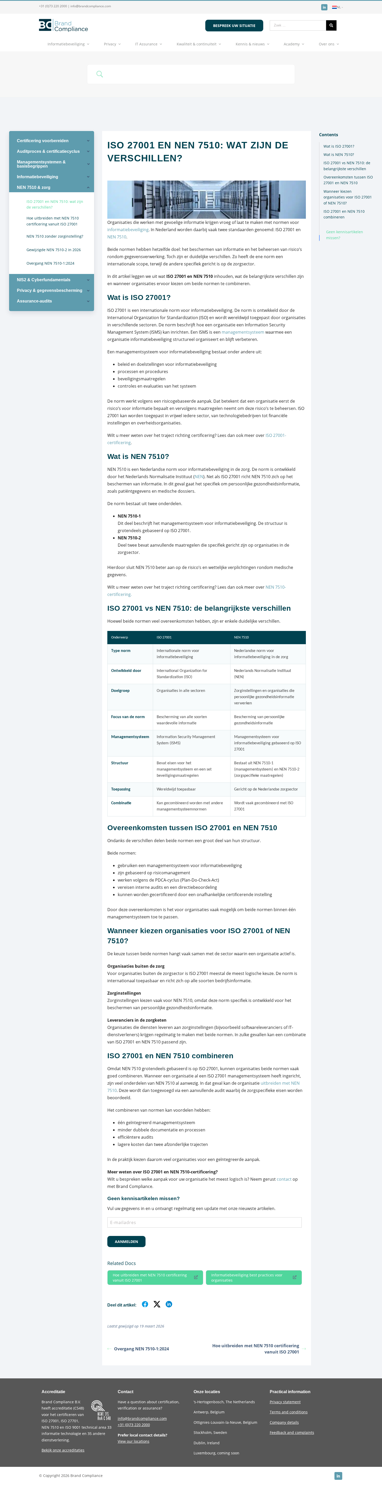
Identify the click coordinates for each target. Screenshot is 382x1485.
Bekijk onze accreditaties (63, 1450)
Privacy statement (285, 1401)
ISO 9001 (73, 1427)
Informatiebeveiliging (66, 44)
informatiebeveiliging (128, 229)
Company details (284, 1422)
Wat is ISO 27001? (339, 146)
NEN (199, 476)
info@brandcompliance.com (90, 6)
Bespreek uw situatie (234, 25)
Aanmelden (126, 1241)
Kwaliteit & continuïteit (196, 44)
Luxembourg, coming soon (216, 1452)
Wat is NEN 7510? (339, 154)
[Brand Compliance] (63, 30)
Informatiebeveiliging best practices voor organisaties (246, 1278)
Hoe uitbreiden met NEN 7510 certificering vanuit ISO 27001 (150, 1278)
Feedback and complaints (292, 1432)
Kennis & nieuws (250, 44)
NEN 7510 (116, 237)
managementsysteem (243, 332)
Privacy (110, 44)
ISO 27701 (69, 1420)
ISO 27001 (50, 1420)
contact (284, 1179)
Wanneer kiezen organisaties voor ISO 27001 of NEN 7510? (348, 197)
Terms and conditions (289, 1412)
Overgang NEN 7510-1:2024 (141, 1349)
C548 (78, 1408)
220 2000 (134, 1424)
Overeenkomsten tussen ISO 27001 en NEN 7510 (348, 180)
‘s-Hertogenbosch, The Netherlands (224, 1401)
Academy (292, 44)
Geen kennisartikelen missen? (344, 234)
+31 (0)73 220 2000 (53, 6)
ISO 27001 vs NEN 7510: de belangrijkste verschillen (347, 165)
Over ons (326, 44)
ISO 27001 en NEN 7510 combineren (344, 214)
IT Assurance (146, 44)
